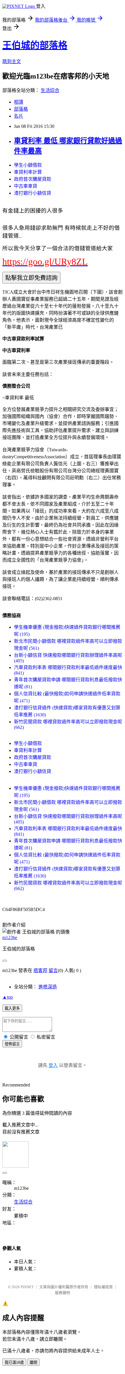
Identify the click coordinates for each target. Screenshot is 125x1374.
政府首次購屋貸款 (32, 179)
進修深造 (47, 986)
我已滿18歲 (14, 1362)
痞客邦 (40, 970)
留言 (53, 970)
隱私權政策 (103, 1287)
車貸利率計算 (28, 172)
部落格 (21, 109)
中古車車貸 (25, 186)
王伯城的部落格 (34, 45)
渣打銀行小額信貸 (32, 193)
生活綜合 (50, 90)
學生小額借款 (28, 165)
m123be (9, 937)
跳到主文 (11, 61)
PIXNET (27, 1287)
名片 (18, 116)
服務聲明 (62, 1293)
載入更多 (12, 1008)
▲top (7, 997)
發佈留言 (12, 1044)
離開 (33, 1362)
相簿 (18, 102)
